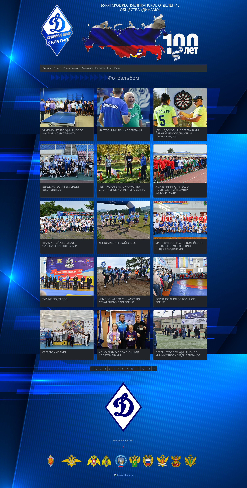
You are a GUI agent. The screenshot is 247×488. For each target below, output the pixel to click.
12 (143, 368)
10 (132, 368)
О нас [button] (57, 68)
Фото (109, 68)
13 (149, 368)
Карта (117, 68)
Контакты (100, 68)
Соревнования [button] (71, 68)
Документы (87, 68)
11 (137, 368)
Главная (46, 68)
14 (154, 368)
